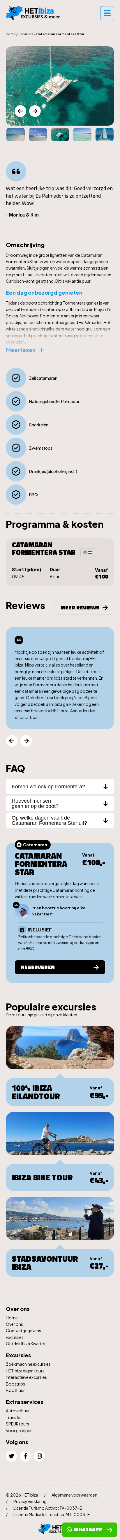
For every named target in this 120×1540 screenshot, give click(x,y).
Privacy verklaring (30, 1501)
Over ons (14, 1324)
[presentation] (20, 111)
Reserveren (38, 967)
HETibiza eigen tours (25, 1370)
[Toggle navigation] (107, 13)
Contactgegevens (23, 1330)
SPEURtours (17, 1423)
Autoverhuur (18, 1410)
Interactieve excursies (26, 1377)
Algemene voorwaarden (74, 1494)
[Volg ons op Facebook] (25, 1456)
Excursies (25, 34)
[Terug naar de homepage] (35, 13)
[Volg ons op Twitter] (11, 1456)
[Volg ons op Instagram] (39, 1456)
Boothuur (15, 1390)
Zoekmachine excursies (28, 1364)
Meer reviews (80, 607)
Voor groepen (19, 1430)
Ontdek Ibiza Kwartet (26, 1343)
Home (11, 34)
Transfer (14, 1417)
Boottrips (15, 1383)
